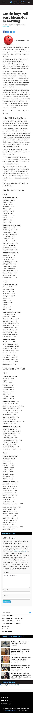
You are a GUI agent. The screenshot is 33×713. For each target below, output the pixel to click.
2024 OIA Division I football (11, 621)
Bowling (6, 26)
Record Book (6, 629)
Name (5, 590)
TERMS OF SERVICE (20, 551)
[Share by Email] (11, 32)
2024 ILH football (7, 615)
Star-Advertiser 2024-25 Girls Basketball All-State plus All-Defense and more (20, 667)
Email (4, 596)
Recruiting (5, 626)
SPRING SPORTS (6, 704)
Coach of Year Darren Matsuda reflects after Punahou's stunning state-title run (21, 659)
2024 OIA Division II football (11, 623)
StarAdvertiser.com (10, 710)
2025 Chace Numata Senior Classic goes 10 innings (20, 643)
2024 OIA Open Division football (12, 618)
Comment (6, 572)
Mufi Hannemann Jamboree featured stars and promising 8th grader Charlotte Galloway (21, 675)
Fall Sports (6, 613)
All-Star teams (7, 631)
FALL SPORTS (5, 697)
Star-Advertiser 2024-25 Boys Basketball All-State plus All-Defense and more (20, 651)
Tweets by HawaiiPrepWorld (9, 685)
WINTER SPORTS (6, 700)
